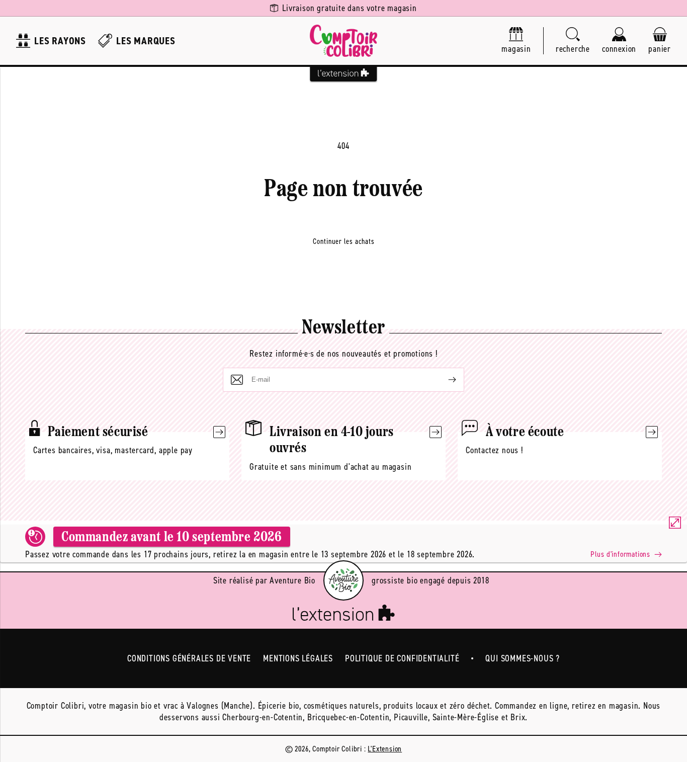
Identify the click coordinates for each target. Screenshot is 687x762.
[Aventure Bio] (343, 580)
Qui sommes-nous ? (522, 658)
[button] (573, 41)
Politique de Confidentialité (402, 658)
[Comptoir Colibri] (343, 41)
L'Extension (385, 748)
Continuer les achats (344, 241)
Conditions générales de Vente (189, 658)
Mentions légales (298, 658)
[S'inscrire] (444, 380)
